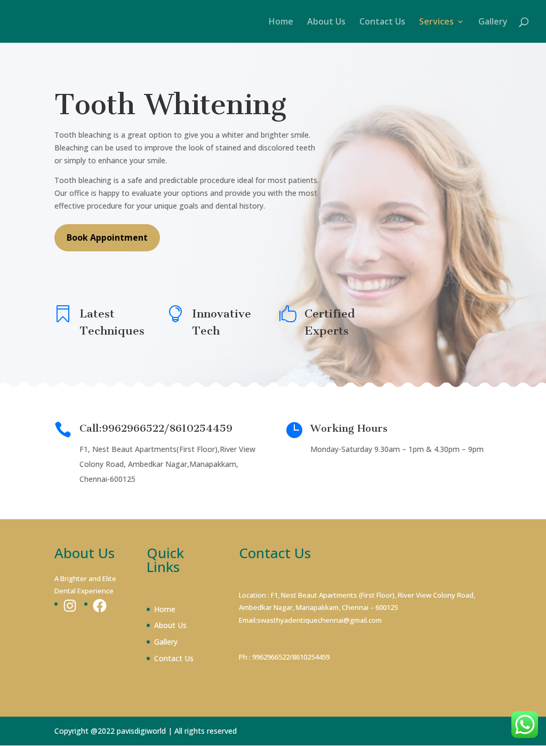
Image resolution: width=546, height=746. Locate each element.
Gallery (493, 22)
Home (281, 22)
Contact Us (382, 22)
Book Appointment (107, 237)
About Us (326, 22)
